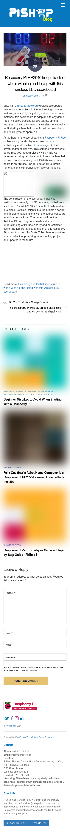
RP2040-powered (27, 105)
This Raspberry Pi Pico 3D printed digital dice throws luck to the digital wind (34, 309)
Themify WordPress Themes (39, 737)
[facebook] (10, 716)
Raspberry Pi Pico (55, 137)
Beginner (9, 391)
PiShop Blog (11, 725)
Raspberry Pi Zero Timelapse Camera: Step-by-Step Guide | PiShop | (33, 552)
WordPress (20, 737)
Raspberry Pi (45, 391)
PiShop (19, 391)
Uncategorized (30, 95)
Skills (21, 394)
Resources (10, 394)
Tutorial (31, 394)
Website (10, 657)
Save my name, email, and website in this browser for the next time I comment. (34, 669)
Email (10, 645)
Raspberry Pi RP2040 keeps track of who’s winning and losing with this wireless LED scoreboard (35, 83)
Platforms (30, 391)
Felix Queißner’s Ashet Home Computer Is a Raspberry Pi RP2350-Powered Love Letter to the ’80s (34, 477)
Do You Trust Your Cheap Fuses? (28, 302)
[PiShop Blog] (31, 13)
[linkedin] (20, 716)
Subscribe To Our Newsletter (26, 823)
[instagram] (15, 716)
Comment (12, 592)
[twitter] (6, 716)
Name (9, 633)
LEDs (35, 145)
